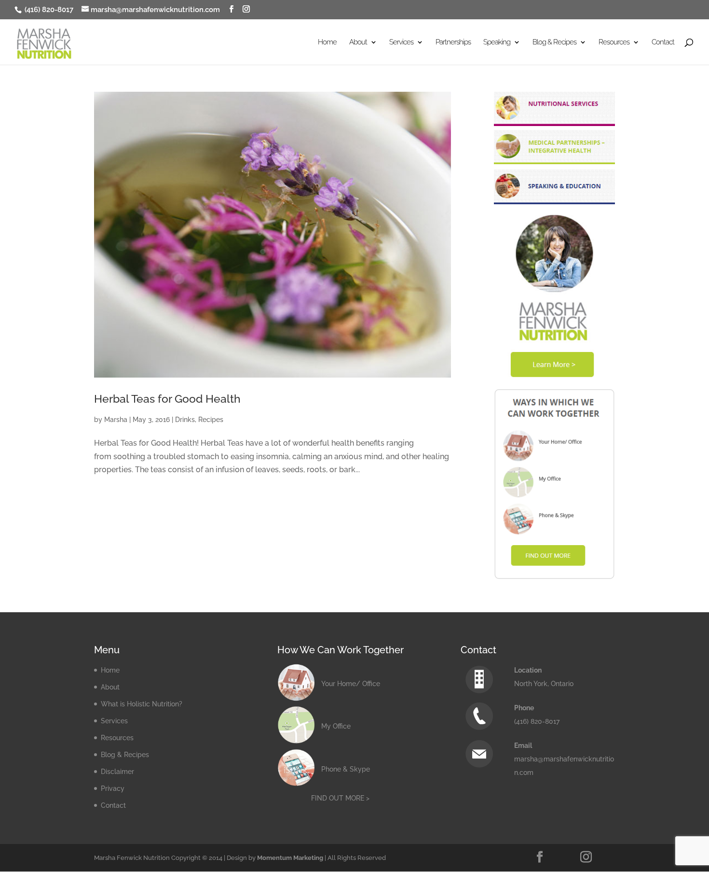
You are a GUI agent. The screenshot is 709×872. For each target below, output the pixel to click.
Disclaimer (117, 771)
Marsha (115, 419)
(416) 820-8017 (48, 9)
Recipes (210, 419)
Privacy (112, 788)
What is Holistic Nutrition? (141, 704)
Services (114, 721)
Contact (663, 42)
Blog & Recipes (125, 755)
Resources (117, 738)
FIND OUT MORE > (340, 798)
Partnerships (453, 42)
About (110, 687)
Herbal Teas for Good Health (167, 399)
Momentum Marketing (290, 857)
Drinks (185, 419)
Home (327, 42)
